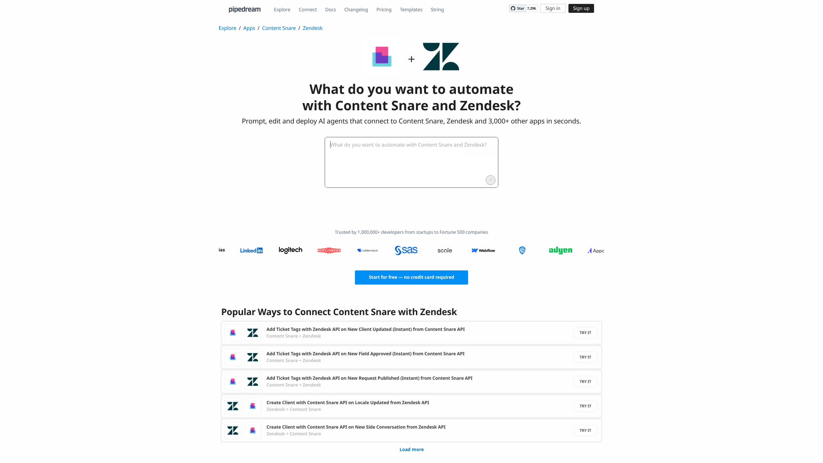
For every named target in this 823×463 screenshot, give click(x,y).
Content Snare (279, 28)
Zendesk (313, 28)
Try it (585, 332)
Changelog (356, 9)
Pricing (384, 9)
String (437, 9)
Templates (411, 9)
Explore (282, 9)
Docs (330, 9)
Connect (308, 9)
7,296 (531, 8)
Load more (412, 449)
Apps (249, 28)
